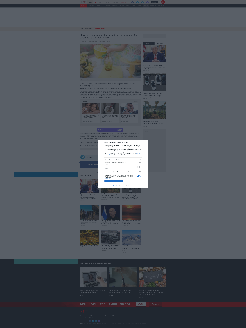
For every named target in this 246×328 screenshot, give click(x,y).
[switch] (139, 162)
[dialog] (123, 164)
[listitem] (123, 159)
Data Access (123, 185)
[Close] (145, 142)
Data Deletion (116, 185)
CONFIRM (113, 181)
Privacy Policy (130, 185)
